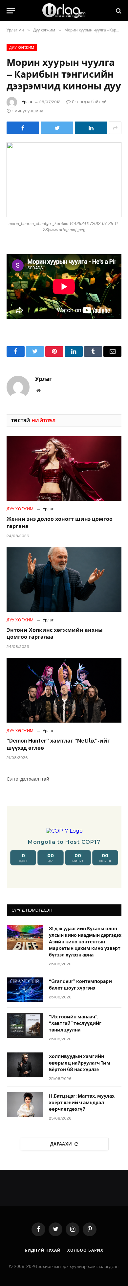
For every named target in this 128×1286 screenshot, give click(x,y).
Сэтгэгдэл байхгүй (89, 102)
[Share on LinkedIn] (91, 128)
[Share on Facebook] (23, 128)
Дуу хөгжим (21, 47)
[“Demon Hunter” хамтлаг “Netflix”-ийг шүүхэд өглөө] (64, 690)
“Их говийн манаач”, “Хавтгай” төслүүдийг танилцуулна (75, 1023)
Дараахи (61, 1144)
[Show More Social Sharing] (115, 128)
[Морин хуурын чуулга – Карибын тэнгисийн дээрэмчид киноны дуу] (64, 179)
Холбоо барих (85, 1250)
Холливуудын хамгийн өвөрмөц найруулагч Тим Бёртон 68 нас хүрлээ (79, 1063)
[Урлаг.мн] (64, 10)
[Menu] (11, 10)
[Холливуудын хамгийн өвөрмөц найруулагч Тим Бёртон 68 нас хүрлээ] (25, 1064)
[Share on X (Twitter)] (57, 128)
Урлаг (27, 102)
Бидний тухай (43, 1250)
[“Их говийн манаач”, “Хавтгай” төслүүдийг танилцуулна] (25, 1025)
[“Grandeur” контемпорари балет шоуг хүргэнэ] (25, 989)
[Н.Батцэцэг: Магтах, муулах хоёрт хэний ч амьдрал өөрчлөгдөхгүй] (25, 1104)
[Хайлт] (118, 10)
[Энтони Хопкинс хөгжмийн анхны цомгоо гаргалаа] (64, 579)
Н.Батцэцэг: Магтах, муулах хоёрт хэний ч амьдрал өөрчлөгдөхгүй (82, 1102)
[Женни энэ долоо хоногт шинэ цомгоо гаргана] (64, 468)
